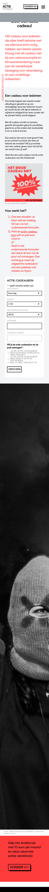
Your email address (16, 333)
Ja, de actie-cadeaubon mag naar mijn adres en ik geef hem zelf (24, 353)
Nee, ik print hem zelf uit (23, 363)
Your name (12, 321)
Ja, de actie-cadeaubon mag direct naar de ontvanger (23, 359)
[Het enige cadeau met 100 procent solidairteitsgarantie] (24, 201)
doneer (30, 6)
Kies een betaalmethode (18, 310)
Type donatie (13, 289)
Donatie (11, 299)
